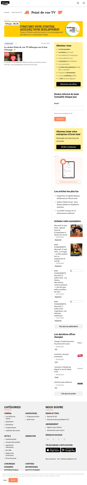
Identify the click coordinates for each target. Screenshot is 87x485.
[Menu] (84, 3)
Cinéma (7, 413)
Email (57, 103)
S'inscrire (60, 119)
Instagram (64, 439)
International (11, 470)
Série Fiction (31, 419)
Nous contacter (51, 459)
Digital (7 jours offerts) (54, 427)
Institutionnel (32, 470)
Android (68, 450)
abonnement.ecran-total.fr (56, 430)
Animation (30, 436)
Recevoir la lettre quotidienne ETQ (58, 419)
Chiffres (29, 464)
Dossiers (8, 467)
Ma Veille (8, 450)
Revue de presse (11, 458)
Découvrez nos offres (68, 84)
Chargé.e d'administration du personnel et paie (64, 342)
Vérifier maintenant (68, 147)
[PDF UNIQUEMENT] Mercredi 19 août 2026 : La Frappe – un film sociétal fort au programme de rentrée (60, 252)
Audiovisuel (9, 43)
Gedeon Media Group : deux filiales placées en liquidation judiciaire (68, 204)
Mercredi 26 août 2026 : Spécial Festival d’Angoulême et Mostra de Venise (60, 230)
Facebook (53, 439)
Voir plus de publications (68, 326)
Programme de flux (33, 416)
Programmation (11, 427)
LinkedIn (48, 439)
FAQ (58, 459)
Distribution (9, 424)
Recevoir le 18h (52, 416)
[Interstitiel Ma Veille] (68, 171)
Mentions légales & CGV (69, 459)
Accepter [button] (13, 480)
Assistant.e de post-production (61, 355)
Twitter (59, 439)
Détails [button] (5, 480)
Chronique (9, 464)
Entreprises (31, 467)
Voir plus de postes (68, 394)
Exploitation (9, 421)
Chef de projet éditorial (63, 382)
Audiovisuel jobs (11, 439)
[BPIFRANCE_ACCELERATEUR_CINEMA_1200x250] (43, 29)
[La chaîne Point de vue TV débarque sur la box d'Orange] (26, 63)
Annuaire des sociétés (13, 442)
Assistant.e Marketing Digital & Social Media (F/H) (62, 369)
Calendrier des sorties (13, 430)
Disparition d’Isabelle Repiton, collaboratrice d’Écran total (68, 197)
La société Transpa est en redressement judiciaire (66, 211)
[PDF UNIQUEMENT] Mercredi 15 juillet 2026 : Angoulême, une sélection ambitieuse (60, 308)
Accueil (6, 12)
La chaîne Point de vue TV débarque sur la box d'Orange (25, 48)
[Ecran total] (5, 3)
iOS (53, 450)
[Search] (78, 3)
